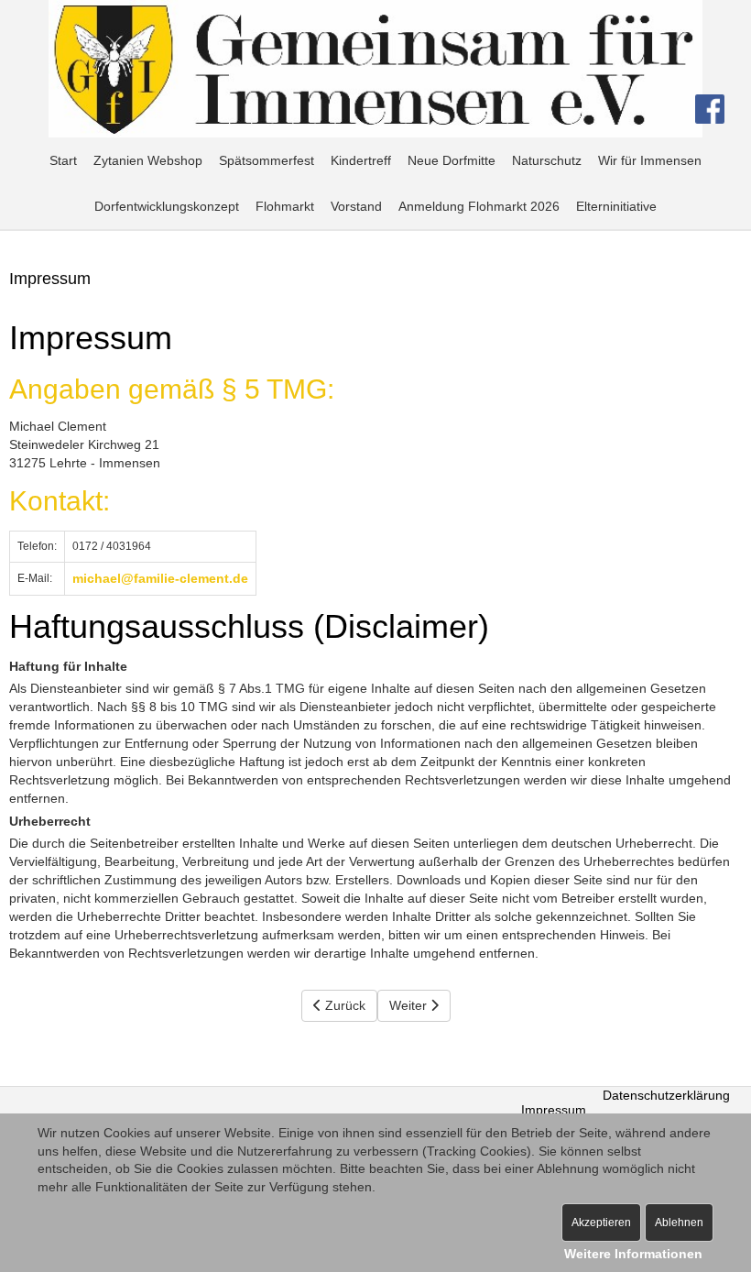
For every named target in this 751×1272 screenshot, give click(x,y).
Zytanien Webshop (147, 160)
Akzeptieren (601, 1222)
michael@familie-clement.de (160, 578)
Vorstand (356, 206)
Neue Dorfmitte (451, 160)
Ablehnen (679, 1222)
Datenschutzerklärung (666, 1095)
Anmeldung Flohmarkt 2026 (479, 206)
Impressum (50, 278)
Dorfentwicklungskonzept (166, 206)
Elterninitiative (616, 206)
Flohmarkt (285, 206)
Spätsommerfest (266, 160)
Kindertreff (361, 160)
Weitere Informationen (633, 1253)
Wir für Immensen (650, 160)
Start (63, 160)
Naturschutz (547, 160)
